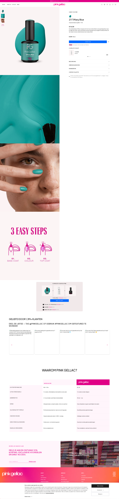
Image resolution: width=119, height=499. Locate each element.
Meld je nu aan (32, 461)
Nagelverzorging (44, 481)
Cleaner (77, 51)
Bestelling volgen (65, 481)
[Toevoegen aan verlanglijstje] (108, 42)
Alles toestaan (100, 485)
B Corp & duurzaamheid (86, 477)
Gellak (42, 475)
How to (9, 4)
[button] (21, 342)
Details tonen (27, 496)
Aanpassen (99, 489)
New (18, 4)
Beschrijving (72, 61)
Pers (82, 481)
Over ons (83, 475)
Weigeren (100, 494)
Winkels (83, 479)
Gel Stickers (43, 477)
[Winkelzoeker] (107, 4)
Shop (3, 4)
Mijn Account (64, 479)
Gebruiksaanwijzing (74, 65)
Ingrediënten (72, 68)
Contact (63, 477)
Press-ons (43, 479)
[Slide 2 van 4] (3, 16)
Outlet (14, 4)
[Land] (104, 4)
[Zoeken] (101, 4)
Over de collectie (74, 72)
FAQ (62, 475)
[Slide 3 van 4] (3, 21)
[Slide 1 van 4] (3, 11)
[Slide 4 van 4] (3, 25)
